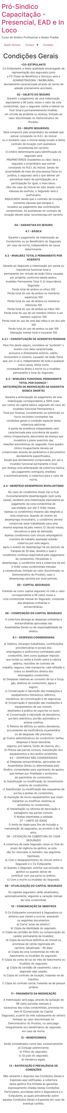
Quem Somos (12, 44)
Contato (48, 44)
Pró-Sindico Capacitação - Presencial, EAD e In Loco (33, 18)
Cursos (29, 44)
